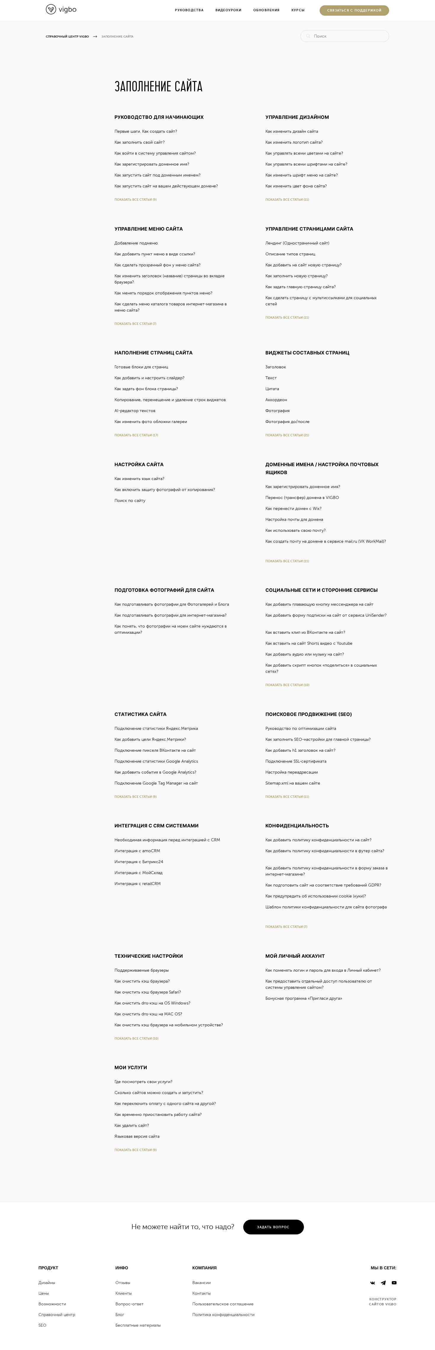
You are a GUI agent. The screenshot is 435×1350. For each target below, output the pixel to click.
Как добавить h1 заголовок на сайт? (300, 750)
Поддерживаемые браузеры (142, 970)
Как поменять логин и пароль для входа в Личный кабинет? (323, 970)
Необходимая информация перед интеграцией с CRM (168, 840)
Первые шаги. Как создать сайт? (146, 131)
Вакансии (201, 1283)
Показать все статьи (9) (136, 200)
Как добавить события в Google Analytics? (156, 772)
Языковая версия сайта (138, 1136)
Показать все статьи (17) (136, 435)
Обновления (266, 10)
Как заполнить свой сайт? (140, 142)
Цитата (272, 389)
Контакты (201, 1293)
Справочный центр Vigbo (67, 36)
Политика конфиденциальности (223, 1314)
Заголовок (276, 367)
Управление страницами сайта (309, 229)
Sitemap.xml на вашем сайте (293, 783)
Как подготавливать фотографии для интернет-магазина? (171, 615)
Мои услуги (131, 1067)
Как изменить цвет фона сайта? (296, 186)
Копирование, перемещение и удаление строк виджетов (171, 400)
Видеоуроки (228, 10)
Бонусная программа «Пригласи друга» (304, 998)
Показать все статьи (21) (287, 435)
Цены (43, 1293)
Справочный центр (56, 1314)
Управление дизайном (297, 117)
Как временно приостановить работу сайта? (159, 1114)
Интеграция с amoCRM (138, 851)
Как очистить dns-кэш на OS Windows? (153, 1003)
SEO (42, 1325)
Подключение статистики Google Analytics (157, 761)
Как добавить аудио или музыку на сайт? (305, 654)
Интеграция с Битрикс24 (139, 862)
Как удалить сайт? (132, 1125)
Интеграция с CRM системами (157, 826)
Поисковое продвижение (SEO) (308, 714)
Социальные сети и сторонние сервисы (321, 590)
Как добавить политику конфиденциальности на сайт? (319, 840)
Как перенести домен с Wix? (294, 508)
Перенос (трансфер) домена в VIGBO (302, 497)
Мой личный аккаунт (295, 956)
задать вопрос (273, 1227)
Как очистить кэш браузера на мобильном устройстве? (169, 1025)
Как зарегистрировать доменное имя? (152, 164)
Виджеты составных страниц (307, 353)
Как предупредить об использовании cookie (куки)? (316, 896)
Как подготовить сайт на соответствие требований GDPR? (323, 885)
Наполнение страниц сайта (154, 353)
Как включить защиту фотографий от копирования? (165, 489)
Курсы (298, 10)
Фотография (278, 411)
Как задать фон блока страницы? (147, 389)
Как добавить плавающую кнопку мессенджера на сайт (320, 604)
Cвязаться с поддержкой (354, 10)
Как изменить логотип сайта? (294, 142)
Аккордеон (276, 400)
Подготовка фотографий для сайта (164, 590)
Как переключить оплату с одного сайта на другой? (166, 1103)
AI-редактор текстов (136, 411)
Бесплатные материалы (138, 1325)
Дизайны (46, 1283)
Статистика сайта (141, 714)
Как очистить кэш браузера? (143, 981)
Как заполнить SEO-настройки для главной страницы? (318, 739)
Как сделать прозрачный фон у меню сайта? (158, 265)
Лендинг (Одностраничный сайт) (298, 243)
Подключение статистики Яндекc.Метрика (157, 728)
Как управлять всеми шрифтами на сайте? (306, 164)
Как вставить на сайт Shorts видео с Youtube (309, 643)
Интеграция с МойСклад (139, 873)
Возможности (52, 1304)
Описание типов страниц (290, 254)
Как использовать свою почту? (296, 530)
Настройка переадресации (292, 772)
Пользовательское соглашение (223, 1304)
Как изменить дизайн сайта (292, 131)
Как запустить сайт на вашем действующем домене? (167, 186)
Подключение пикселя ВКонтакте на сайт (156, 750)
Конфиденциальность (297, 826)
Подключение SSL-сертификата (296, 761)
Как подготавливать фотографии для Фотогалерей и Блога (172, 604)
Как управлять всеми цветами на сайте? (304, 153)
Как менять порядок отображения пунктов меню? (164, 293)
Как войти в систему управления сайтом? (156, 153)
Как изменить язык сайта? (140, 479)
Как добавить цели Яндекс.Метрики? (151, 739)
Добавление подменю (137, 243)
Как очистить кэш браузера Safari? (148, 992)
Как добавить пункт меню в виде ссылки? (155, 254)
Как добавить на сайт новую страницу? (304, 265)
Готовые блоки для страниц (142, 367)
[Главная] (61, 13)
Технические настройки (149, 956)
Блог (119, 1314)
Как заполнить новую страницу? (297, 276)
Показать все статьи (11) (287, 200)
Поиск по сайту (130, 500)
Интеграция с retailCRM (138, 883)
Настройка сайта (139, 464)
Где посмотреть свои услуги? (144, 1082)
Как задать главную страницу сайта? (301, 287)
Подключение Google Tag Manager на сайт (157, 783)
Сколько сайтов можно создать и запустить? (159, 1092)
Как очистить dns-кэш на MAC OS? (149, 1014)
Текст (271, 378)
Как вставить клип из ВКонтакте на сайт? (305, 632)
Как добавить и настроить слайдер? (150, 378)
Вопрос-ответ (129, 1304)
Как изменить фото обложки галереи (151, 421)
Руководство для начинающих (159, 117)
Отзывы (122, 1283)
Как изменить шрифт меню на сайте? (302, 175)
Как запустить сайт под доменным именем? (158, 175)
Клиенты (123, 1293)
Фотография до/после (288, 421)
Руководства (189, 10)
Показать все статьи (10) (287, 685)
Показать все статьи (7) (135, 324)
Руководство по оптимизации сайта (301, 728)
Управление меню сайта (149, 229)
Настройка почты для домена (294, 519)
